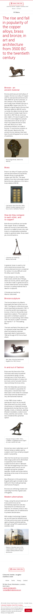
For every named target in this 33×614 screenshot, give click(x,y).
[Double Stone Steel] (16, 4)
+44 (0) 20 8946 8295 (9, 588)
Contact (18, 8)
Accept (28, 610)
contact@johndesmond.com (12, 590)
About (14, 8)
